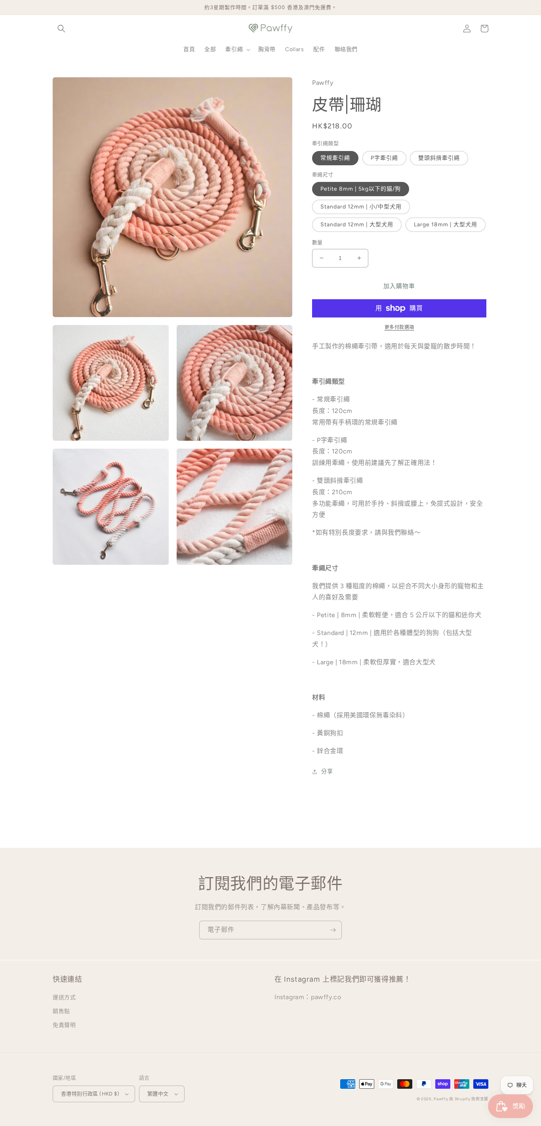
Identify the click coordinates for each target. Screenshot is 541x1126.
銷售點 (61, 1011)
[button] (61, 28)
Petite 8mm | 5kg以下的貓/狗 (360, 188)
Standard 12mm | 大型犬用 (356, 224)
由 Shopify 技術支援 (468, 1098)
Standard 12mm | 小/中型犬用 (361, 206)
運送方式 (64, 997)
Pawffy (441, 1098)
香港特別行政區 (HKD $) (90, 1094)
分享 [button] (327, 771)
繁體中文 (158, 1094)
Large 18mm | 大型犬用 (445, 224)
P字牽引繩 (384, 158)
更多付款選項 (399, 327)
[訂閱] (332, 930)
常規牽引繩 (335, 158)
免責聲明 (64, 1025)
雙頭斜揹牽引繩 (439, 158)
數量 (317, 242)
